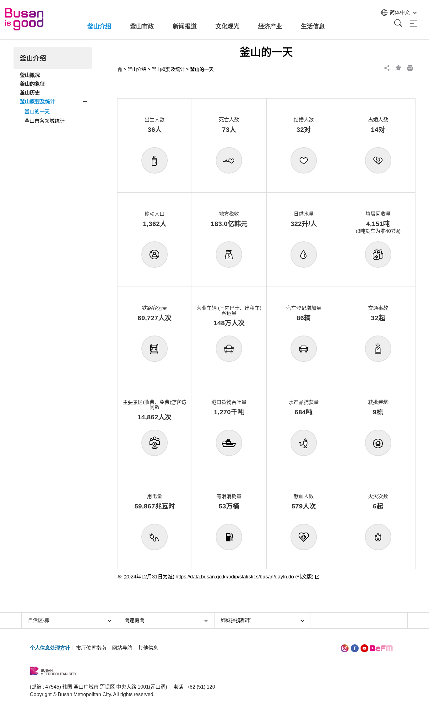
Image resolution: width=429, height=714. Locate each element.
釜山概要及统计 (37, 101)
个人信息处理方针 (50, 648)
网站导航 (122, 648)
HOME (119, 69)
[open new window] (345, 648)
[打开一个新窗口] (355, 648)
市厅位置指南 (91, 648)
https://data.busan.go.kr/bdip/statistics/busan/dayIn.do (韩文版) (244, 576)
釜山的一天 (37, 111)
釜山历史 (30, 92)
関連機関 (134, 620)
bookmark (398, 67)
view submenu (85, 76)
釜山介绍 (137, 69)
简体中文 (400, 12)
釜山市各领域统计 (44, 121)
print (410, 67)
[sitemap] (413, 24)
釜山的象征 (32, 84)
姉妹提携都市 (236, 620)
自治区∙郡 (38, 620)
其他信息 (148, 648)
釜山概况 (30, 75)
